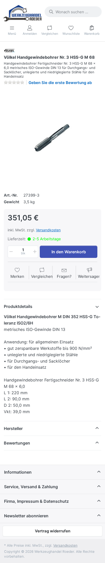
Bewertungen (17, 443)
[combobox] (73, 11)
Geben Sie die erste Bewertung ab (60, 82)
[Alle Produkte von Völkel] (10, 50)
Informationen (18, 472)
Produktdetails (18, 306)
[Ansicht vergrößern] (52, 138)
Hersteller (13, 428)
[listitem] (52, 138)
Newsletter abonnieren (26, 515)
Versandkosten (48, 230)
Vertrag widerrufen (52, 531)
